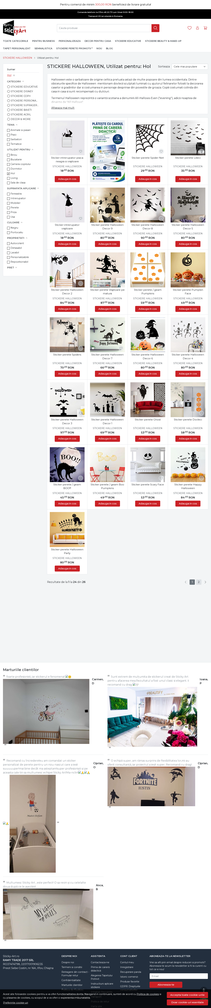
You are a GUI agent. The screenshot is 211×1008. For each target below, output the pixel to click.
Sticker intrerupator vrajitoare (67, 226)
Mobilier (15, 202)
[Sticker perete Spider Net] (147, 137)
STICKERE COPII (21, 96)
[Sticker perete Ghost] (147, 399)
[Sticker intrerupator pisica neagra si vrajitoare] (67, 137)
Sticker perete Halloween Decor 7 (107, 356)
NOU (99, 48)
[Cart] (205, 28)
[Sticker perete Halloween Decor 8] (147, 205)
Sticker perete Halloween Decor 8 (148, 226)
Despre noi (67, 962)
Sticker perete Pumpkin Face (188, 291)
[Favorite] (189, 28)
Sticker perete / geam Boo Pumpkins (107, 486)
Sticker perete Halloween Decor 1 (107, 421)
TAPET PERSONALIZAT (16, 48)
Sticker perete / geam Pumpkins (148, 291)
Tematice (16, 143)
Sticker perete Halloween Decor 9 (107, 226)
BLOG (109, 48)
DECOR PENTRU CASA (98, 41)
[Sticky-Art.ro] (15, 28)
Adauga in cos (67, 178)
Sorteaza (164, 66)
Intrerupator (18, 198)
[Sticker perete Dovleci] (188, 399)
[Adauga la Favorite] (80, 151)
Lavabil (15, 252)
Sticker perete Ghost (148, 419)
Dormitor (16, 168)
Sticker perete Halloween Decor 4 (188, 356)
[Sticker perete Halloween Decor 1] (107, 399)
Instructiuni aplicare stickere (102, 985)
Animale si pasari (20, 130)
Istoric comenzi (129, 976)
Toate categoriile (15, 41)
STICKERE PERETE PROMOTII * (74, 48)
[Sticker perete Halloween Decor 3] (67, 399)
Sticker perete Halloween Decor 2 (67, 291)
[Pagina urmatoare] (205, 582)
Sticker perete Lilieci (188, 157)
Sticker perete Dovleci (188, 419)
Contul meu (127, 962)
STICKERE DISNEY (22, 91)
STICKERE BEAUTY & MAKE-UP (163, 41)
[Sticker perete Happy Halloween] (188, 464)
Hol (9, 75)
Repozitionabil (19, 261)
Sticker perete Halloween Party (67, 551)
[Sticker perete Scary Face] (147, 464)
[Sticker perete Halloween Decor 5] (188, 205)
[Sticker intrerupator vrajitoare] (67, 205)
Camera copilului (20, 164)
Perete (15, 207)
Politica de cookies (148, 994)
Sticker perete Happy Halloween (188, 486)
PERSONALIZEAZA (70, 41)
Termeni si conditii (71, 967)
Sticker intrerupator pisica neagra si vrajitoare (67, 159)
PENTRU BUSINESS (43, 41)
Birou (14, 154)
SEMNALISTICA (43, 48)
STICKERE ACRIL (21, 114)
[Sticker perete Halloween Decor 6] (147, 334)
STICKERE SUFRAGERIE (25, 105)
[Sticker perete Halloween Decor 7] (107, 334)
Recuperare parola (130, 971)
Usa (13, 216)
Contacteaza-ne (100, 962)
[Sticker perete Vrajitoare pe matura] (107, 269)
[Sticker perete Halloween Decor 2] (67, 269)
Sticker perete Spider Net (148, 157)
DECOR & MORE (21, 119)
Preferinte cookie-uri (15, 1002)
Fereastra (16, 193)
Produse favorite (129, 981)
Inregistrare (126, 967)
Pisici (13, 134)
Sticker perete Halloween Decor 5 (188, 226)
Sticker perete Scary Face (148, 484)
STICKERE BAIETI (21, 109)
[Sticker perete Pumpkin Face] (188, 269)
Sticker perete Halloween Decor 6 (148, 356)
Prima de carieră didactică (100, 969)
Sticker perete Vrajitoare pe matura (107, 291)
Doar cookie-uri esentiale (187, 1002)
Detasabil (16, 247)
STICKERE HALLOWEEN (17, 57)
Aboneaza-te (166, 984)
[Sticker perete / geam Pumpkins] (147, 269)
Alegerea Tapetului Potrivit (101, 977)
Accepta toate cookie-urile (187, 994)
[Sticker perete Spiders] (67, 334)
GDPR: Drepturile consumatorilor (130, 988)
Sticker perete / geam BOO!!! (67, 486)
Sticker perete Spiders (67, 354)
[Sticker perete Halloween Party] (67, 529)
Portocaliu (17, 232)
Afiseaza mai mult (63, 107)
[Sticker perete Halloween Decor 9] (107, 205)
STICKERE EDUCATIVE (128, 41)
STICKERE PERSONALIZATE (25, 100)
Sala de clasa (18, 182)
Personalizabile (20, 257)
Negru (14, 227)
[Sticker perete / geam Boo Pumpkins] (107, 464)
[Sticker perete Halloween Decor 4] (188, 334)
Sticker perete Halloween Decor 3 (67, 421)
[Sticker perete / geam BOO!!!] (67, 464)
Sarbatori (16, 139)
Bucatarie (16, 159)
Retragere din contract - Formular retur (75, 973)
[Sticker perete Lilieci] (188, 137)
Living (14, 178)
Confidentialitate (71, 980)
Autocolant (17, 243)
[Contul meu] (197, 28)
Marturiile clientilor (71, 985)
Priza (13, 212)
